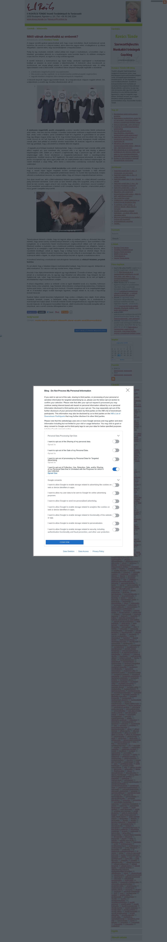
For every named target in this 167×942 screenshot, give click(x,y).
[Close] (128, 390)
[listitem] (83, 435)
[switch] (115, 441)
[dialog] (83, 471)
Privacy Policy (98, 551)
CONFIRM (65, 542)
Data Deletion (68, 551)
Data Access (83, 551)
